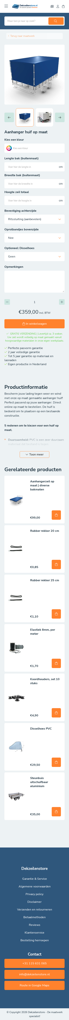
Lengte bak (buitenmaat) (21, 158)
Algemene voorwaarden (35, 886)
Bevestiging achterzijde (20, 211)
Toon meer (36, 454)
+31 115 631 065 (34, 963)
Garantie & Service (34, 879)
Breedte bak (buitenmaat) (22, 175)
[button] (10, 117)
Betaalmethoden (34, 917)
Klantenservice (34, 933)
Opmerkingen (13, 267)
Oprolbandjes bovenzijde (21, 229)
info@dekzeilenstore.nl (34, 974)
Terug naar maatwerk (22, 36)
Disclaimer (34, 902)
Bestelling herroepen (34, 940)
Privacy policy (34, 894)
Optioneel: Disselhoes (19, 248)
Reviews (34, 925)
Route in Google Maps (34, 985)
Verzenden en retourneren (34, 910)
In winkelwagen (36, 324)
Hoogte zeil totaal (16, 192)
